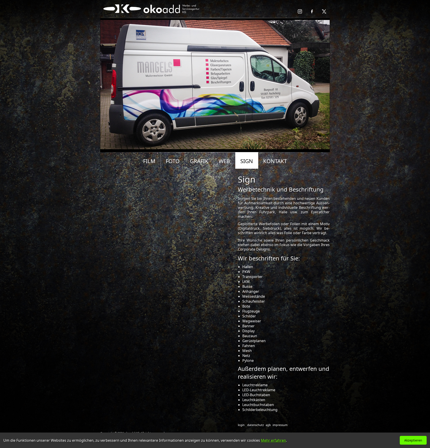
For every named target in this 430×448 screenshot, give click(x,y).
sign (246, 161)
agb (268, 425)
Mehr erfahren (273, 440)
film (149, 161)
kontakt (275, 161)
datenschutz (255, 425)
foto (173, 161)
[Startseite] (152, 15)
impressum (280, 425)
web (224, 161)
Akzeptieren (413, 440)
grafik (199, 161)
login (241, 425)
